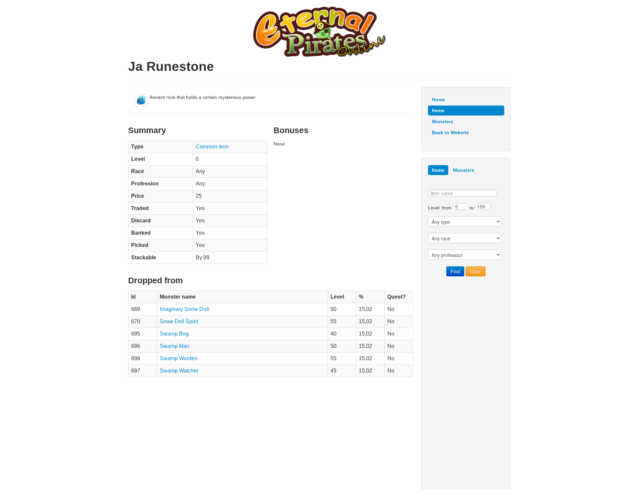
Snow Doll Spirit (179, 321)
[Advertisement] (466, 383)
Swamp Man (174, 346)
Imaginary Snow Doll (184, 309)
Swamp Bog (174, 334)
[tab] (438, 170)
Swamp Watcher (179, 370)
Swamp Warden (178, 358)
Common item (212, 146)
